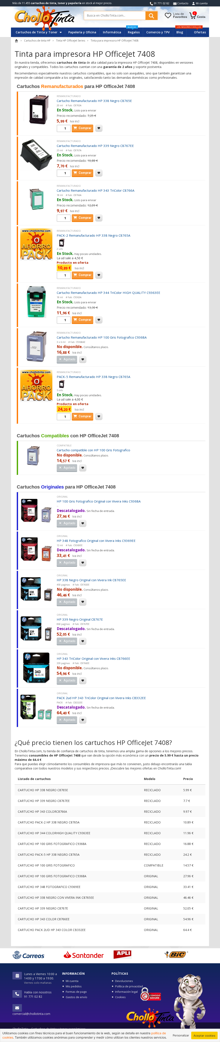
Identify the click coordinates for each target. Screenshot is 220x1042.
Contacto (182, 3)
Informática (112, 32)
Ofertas (200, 32)
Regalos (134, 31)
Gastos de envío (76, 997)
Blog (179, 32)
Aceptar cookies (204, 1035)
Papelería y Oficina (82, 32)
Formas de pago (76, 992)
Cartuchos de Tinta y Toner (37, 32)
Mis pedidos (74, 986)
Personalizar (181, 1035)
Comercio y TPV (158, 32)
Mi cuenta (202, 3)
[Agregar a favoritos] (98, 128)
